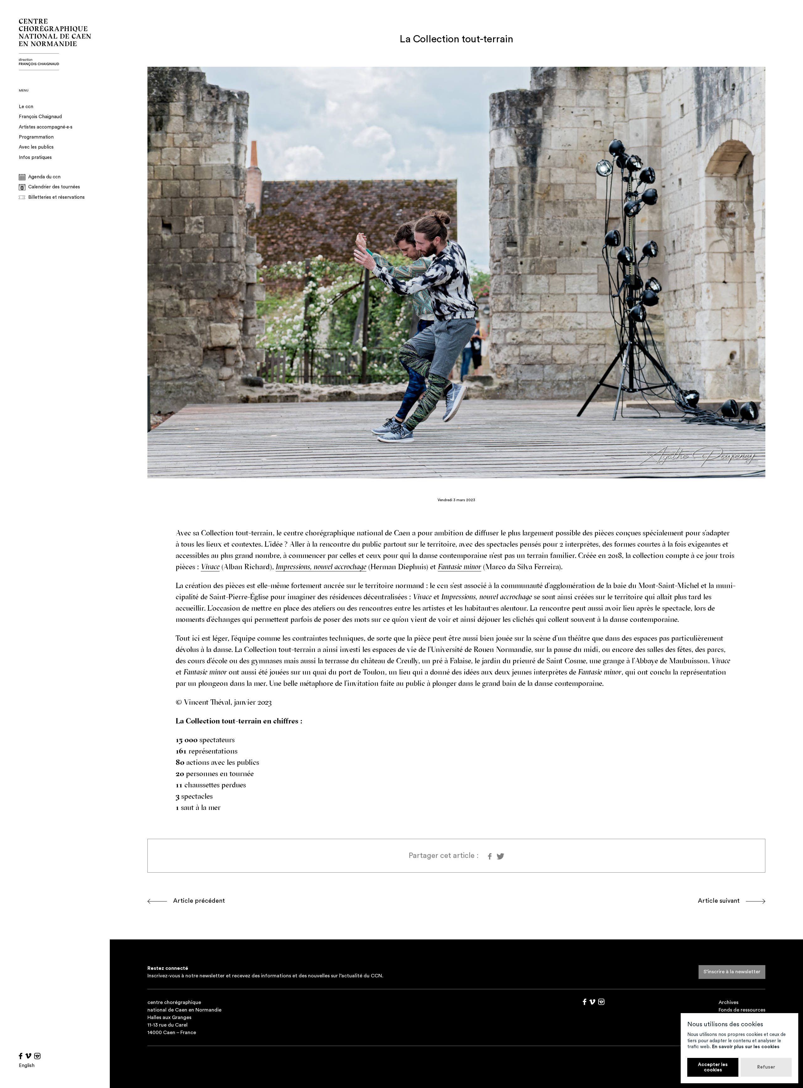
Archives (728, 1002)
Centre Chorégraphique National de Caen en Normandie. (55, 44)
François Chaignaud (40, 116)
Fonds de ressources (742, 1009)
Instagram (37, 1056)
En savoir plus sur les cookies (745, 1046)
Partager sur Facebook (490, 856)
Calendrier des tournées (54, 187)
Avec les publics (36, 147)
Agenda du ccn (44, 177)
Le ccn (26, 106)
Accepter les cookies (713, 1067)
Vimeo (28, 1056)
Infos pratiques (35, 157)
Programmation (36, 137)
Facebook (20, 1056)
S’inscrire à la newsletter (732, 971)
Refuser (766, 1067)
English (27, 1065)
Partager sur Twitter (500, 856)
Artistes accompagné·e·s (45, 127)
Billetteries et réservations (56, 197)
